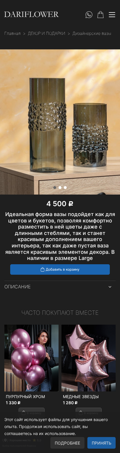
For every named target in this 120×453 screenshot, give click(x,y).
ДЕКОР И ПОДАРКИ (46, 33)
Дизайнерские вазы (92, 33)
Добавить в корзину (63, 269)
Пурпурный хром (25, 396)
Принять (101, 443)
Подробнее (67, 443)
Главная (12, 33)
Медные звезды (81, 396)
